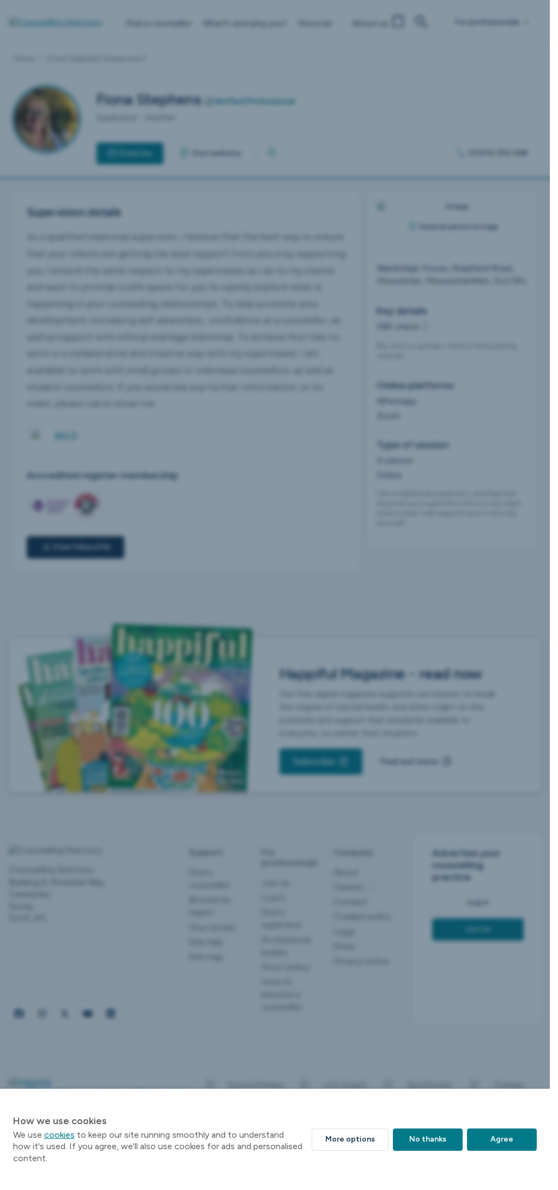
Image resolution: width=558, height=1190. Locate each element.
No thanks (427, 1139)
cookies (59, 1135)
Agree (501, 1139)
